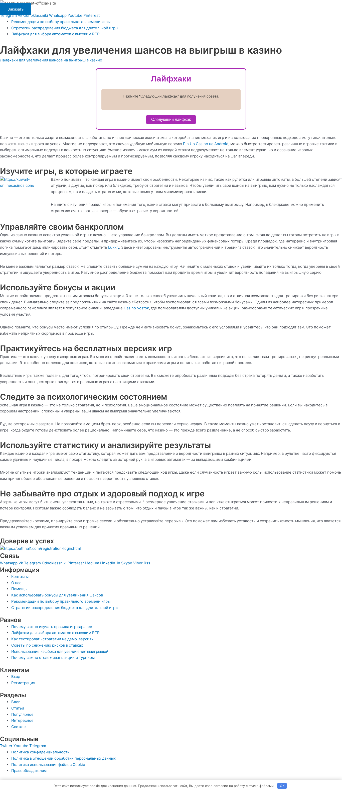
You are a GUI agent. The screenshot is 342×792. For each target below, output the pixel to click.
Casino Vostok (136, 308)
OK (282, 786)
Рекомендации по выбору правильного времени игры (60, 21)
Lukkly (113, 247)
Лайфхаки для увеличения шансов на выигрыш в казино (51, 60)
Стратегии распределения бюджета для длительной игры (64, 28)
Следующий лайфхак (171, 119)
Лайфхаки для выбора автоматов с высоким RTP (55, 34)
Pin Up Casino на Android (205, 143)
